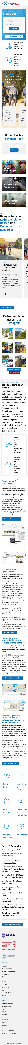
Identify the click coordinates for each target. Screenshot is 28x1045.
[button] (24, 3)
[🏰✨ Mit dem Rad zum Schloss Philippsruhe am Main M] (7, 333)
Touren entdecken (12, 86)
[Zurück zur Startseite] (10, 3)
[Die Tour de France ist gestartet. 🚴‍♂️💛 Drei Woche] (7, 361)
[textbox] (14, 20)
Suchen (14, 150)
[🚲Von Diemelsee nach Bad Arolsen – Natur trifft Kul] (20, 361)
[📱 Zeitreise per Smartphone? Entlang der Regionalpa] (20, 347)
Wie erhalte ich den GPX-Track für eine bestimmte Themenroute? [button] (14, 876)
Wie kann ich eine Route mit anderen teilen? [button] (11, 888)
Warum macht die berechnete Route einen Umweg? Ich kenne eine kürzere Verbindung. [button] (13, 869)
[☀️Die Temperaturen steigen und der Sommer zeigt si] (7, 347)
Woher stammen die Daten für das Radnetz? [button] (12, 900)
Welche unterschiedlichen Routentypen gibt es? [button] (11, 862)
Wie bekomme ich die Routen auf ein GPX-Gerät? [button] (12, 882)
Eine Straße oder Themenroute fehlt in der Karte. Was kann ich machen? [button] (13, 907)
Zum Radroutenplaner (10, 763)
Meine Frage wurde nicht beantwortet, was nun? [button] (10, 914)
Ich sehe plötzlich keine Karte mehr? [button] (12, 894)
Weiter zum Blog (7, 307)
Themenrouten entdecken (11, 519)
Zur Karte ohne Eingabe (14, 36)
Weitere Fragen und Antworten (12, 924)
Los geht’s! (14, 28)
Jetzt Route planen (9, 632)
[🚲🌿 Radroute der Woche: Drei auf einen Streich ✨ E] (20, 333)
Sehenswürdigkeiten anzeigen (12, 678)
